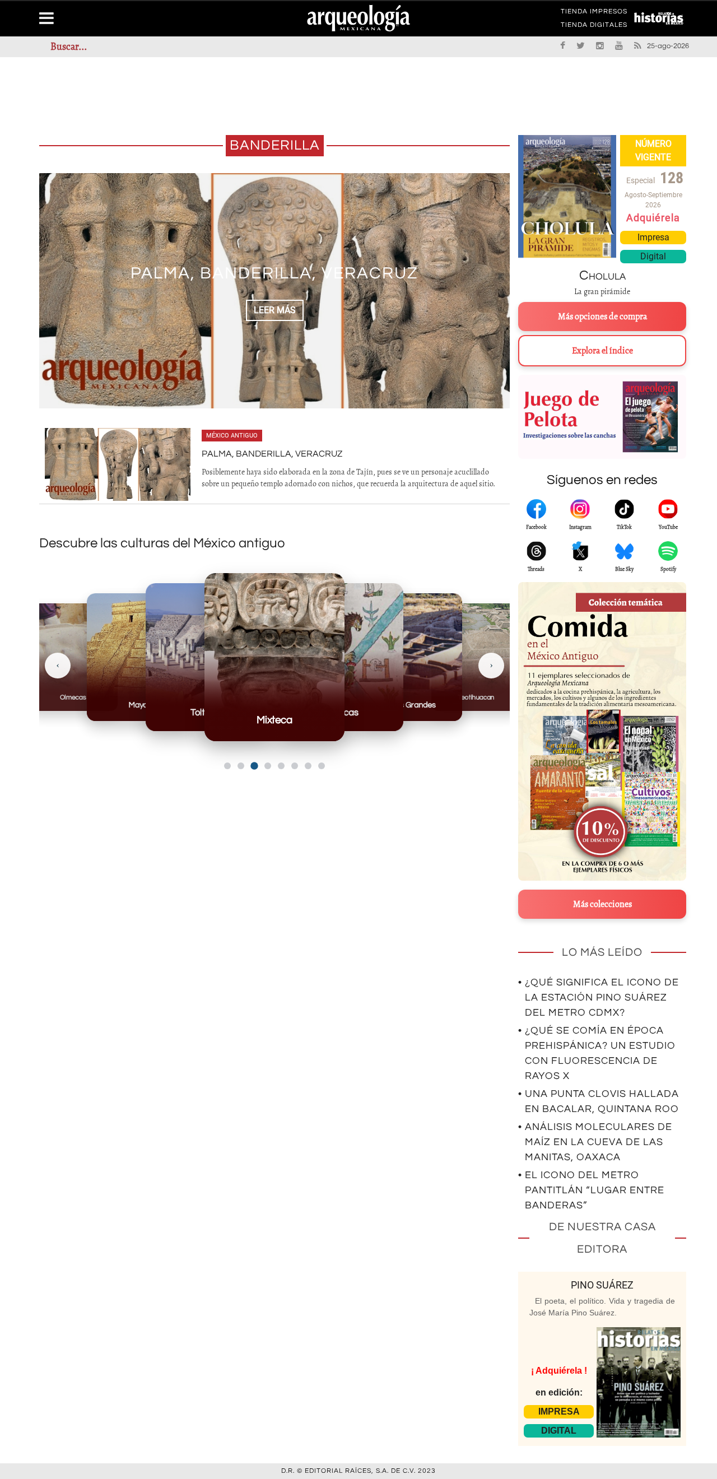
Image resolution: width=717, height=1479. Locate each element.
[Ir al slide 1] (227, 765)
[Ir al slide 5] (281, 765)
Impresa (653, 237)
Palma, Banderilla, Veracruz (274, 273)
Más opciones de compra (602, 316)
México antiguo (232, 435)
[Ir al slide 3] (254, 765)
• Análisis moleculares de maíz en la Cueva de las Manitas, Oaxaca (595, 1142)
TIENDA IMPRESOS (594, 13)
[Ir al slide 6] (294, 765)
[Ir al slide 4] (267, 765)
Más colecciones (602, 904)
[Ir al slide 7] (308, 765)
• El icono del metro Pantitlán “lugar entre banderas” (591, 1190)
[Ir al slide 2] (241, 765)
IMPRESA (559, 1411)
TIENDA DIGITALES (594, 27)
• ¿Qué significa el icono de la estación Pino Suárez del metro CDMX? (598, 997)
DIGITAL (558, 1430)
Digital (653, 256)
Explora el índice (602, 351)
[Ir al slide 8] (321, 765)
